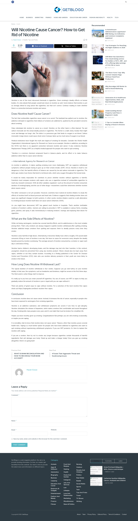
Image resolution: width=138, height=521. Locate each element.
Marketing (39, 17)
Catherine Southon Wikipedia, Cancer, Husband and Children (115, 479)
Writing (79, 501)
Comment (15, 395)
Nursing (79, 464)
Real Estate (80, 478)
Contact (124, 514)
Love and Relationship (68, 494)
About (79, 514)
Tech (116, 17)
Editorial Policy (102, 514)
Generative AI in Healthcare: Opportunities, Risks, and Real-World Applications (115, 100)
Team (84, 514)
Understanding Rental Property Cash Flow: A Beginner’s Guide (113, 113)
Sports (78, 487)
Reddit (78, 481)
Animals (53, 464)
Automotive (55, 472)
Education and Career (78, 17)
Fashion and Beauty (97, 17)
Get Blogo (25, 514)
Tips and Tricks (33, 40)
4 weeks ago (110, 68)
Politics (78, 475)
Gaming (66, 469)
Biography (54, 475)
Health (109, 17)
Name (14, 421)
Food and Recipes (67, 465)
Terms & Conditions (114, 514)
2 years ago (110, 117)
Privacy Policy (91, 514)
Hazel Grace (17, 40)
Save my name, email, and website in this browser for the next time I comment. (40, 439)
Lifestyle (66, 490)
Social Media (80, 484)
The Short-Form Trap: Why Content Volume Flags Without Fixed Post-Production (115, 76)
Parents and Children (80, 471)
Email (14, 430)
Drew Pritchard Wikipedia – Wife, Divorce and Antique (114, 468)
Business (29, 17)
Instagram (67, 480)
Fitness (53, 504)
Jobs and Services (67, 484)
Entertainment (56, 493)
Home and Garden (61, 17)
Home (22, 17)
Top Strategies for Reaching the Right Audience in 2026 (115, 46)
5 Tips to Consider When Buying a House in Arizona (115, 123)
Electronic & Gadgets (55, 489)
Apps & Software (54, 468)
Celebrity (54, 481)
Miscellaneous (68, 501)
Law (65, 488)
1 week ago (110, 50)
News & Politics (69, 504)
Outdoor (79, 467)
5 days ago (110, 40)
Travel (78, 495)
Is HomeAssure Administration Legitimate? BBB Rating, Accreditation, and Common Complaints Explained (115, 34)
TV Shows (79, 498)
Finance (49, 17)
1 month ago (110, 81)
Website (53, 430)
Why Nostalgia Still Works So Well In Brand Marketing (116, 87)
